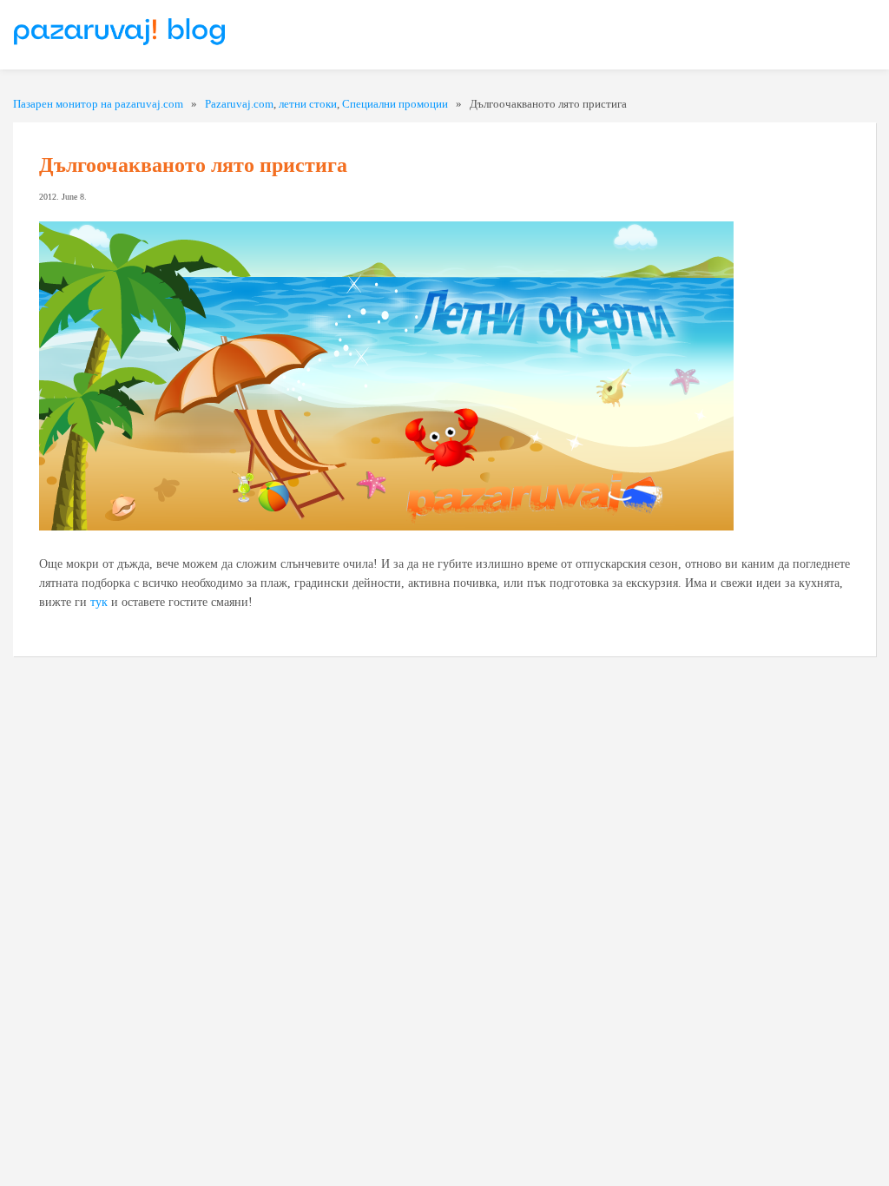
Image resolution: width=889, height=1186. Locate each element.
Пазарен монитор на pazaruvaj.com (98, 103)
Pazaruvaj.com (239, 103)
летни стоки (308, 103)
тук (99, 602)
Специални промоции (395, 103)
